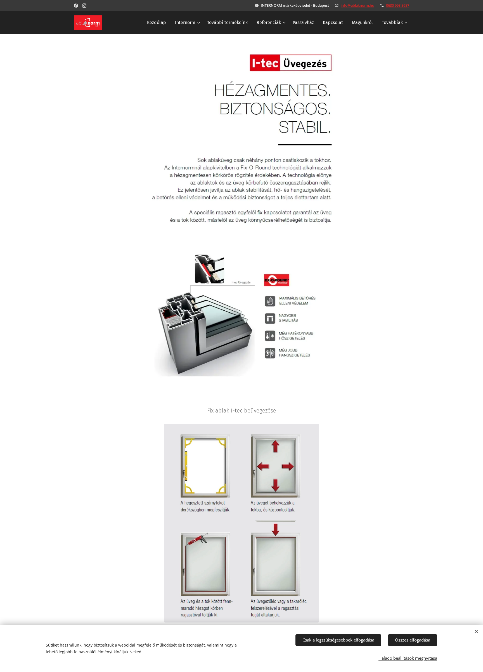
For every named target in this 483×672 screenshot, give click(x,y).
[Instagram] (84, 5)
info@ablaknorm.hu (357, 5)
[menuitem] (158, 23)
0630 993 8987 (397, 5)
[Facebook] (75, 5)
